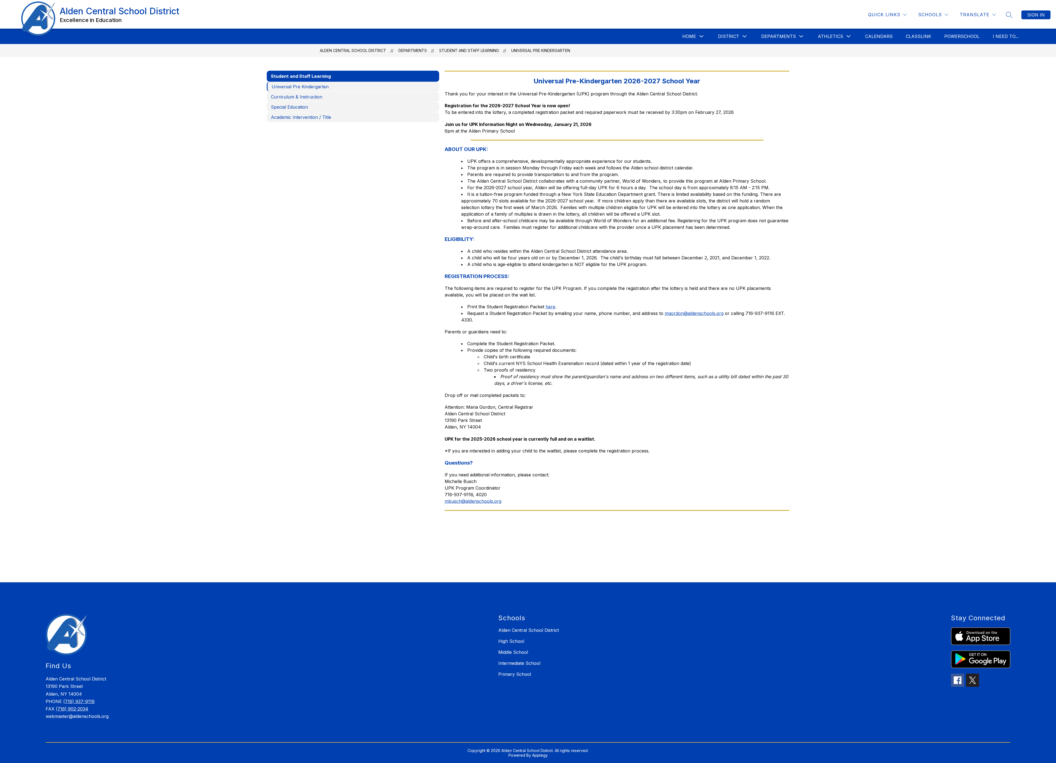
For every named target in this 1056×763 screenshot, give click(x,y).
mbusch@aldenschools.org (473, 501)
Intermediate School (519, 663)
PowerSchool (962, 36)
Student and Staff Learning (469, 50)
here (550, 306)
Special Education (289, 107)
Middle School (513, 652)
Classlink (918, 36)
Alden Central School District (353, 50)
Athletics (830, 36)
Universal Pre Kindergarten (540, 50)
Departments (778, 36)
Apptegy (540, 755)
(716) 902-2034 (72, 709)
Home (689, 36)
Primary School (514, 674)
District (728, 36)
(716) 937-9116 (79, 701)
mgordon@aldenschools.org (694, 313)
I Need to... (1006, 36)
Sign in (1036, 15)
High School (511, 641)
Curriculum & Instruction (296, 97)
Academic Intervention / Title (301, 117)
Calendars (879, 36)
